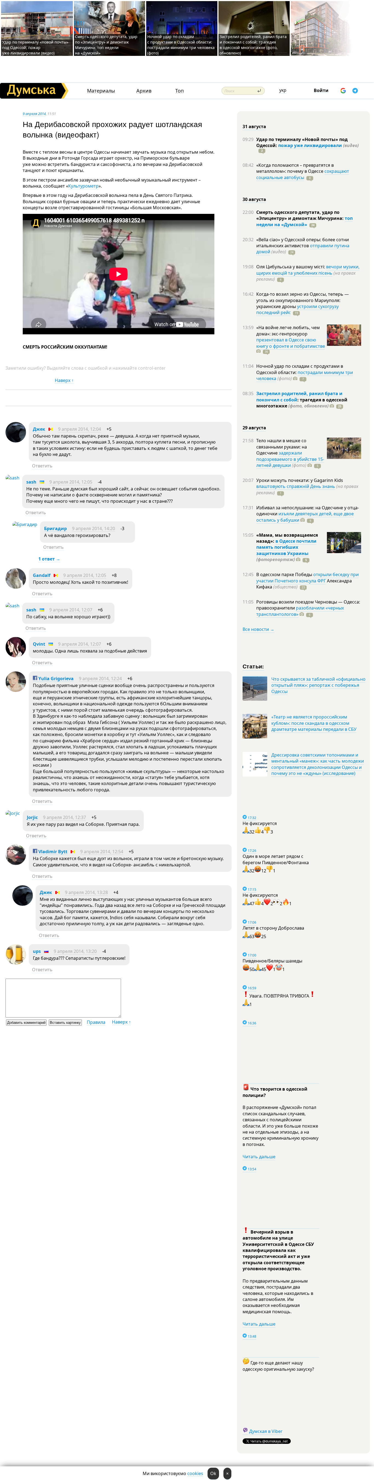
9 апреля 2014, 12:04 (79, 429)
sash (31, 482)
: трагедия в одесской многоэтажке (301, 403)
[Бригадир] (24, 524)
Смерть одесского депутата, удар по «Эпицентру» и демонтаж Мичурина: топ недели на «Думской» (106, 45)
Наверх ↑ (64, 380)
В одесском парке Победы (284, 574)
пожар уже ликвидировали (310, 145)
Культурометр (83, 186)
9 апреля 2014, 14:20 (93, 528)
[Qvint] (15, 656)
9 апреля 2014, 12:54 (101, 852)
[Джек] (15, 441)
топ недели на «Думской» (304, 221)
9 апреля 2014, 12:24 (100, 679)
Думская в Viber (266, 1431)
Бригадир (55, 528)
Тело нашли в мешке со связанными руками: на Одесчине (281, 447)
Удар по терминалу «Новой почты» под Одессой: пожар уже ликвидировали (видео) (35, 47)
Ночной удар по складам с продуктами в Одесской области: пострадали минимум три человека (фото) (181, 45)
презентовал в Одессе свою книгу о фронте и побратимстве (290, 343)
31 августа (254, 126)
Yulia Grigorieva (55, 679)
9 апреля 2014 (34, 113)
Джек (39, 429)
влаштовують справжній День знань (295, 486)
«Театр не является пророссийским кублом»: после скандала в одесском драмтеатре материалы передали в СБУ (313, 723)
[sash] (12, 478)
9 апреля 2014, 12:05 (70, 482)
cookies (195, 1473)
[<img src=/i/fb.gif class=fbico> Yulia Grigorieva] (15, 690)
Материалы (101, 90)
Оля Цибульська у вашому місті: (291, 267)
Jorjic (32, 817)
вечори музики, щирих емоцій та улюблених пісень (307, 270)
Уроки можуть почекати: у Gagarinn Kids (299, 480)
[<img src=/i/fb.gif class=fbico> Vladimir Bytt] (15, 863)
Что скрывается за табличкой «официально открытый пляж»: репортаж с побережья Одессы (318, 685)
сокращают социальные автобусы (302, 174)
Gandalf (41, 575)
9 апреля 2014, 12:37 (64, 817)
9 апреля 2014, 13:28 (86, 892)
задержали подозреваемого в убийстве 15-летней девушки (290, 459)
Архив (143, 90)
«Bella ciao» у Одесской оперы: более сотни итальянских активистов (302, 243)
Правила (96, 1022)
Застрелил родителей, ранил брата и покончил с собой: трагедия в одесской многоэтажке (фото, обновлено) (253, 45)
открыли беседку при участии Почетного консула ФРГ (307, 577)
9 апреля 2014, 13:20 (75, 951)
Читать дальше (259, 1157)
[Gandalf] (15, 587)
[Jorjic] (12, 813)
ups (37, 951)
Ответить (42, 466)
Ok (213, 1473)
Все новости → (258, 629)
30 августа (254, 199)
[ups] (15, 963)
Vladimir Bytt (52, 852)
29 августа (254, 428)
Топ (179, 90)
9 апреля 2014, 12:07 (70, 610)
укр (282, 90)
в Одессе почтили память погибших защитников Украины (286, 547)
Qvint (39, 644)
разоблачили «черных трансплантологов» (300, 611)
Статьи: (253, 666)
